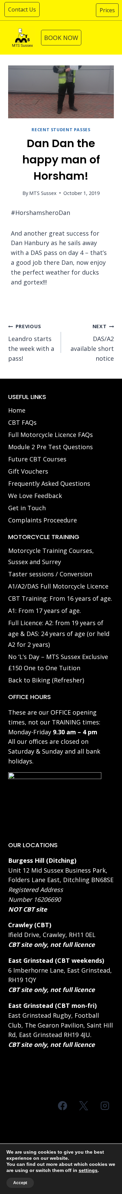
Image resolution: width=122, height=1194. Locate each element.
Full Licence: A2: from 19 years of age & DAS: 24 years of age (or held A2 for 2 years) (58, 634)
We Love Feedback (35, 496)
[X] (84, 1105)
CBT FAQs (22, 422)
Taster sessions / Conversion (50, 574)
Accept (20, 1182)
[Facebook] (63, 1105)
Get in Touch (27, 508)
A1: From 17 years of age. (44, 610)
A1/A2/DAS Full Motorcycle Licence (58, 586)
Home (16, 410)
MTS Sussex (43, 193)
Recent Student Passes (61, 130)
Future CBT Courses (37, 459)
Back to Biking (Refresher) (46, 680)
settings (88, 1170)
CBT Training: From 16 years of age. (60, 598)
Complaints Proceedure (42, 520)
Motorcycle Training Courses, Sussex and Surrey (51, 555)
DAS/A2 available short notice (92, 342)
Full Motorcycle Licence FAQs (50, 435)
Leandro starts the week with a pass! (31, 342)
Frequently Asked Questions (49, 483)
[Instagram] (105, 1105)
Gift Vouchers (28, 471)
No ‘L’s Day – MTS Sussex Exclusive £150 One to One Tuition (58, 662)
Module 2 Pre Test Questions (50, 447)
